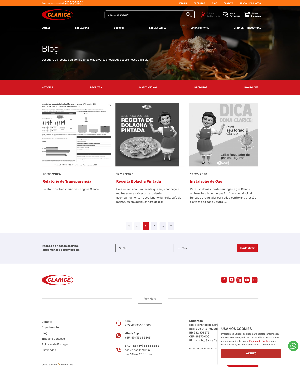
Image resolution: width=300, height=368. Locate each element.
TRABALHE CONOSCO (250, 3)
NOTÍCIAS (47, 87)
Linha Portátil (200, 28)
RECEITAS (96, 87)
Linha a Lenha (157, 28)
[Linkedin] (239, 280)
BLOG (214, 3)
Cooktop (119, 28)
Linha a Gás (82, 28)
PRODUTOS (199, 3)
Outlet (46, 28)
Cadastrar (247, 248)
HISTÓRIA (182, 3)
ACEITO (251, 353)
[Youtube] (247, 280)
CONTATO (228, 3)
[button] (150, 299)
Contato (47, 322)
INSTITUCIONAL (148, 87)
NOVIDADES (251, 87)
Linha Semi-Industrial (247, 28)
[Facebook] (224, 280)
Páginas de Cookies (259, 341)
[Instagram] (232, 280)
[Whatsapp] (293, 346)
